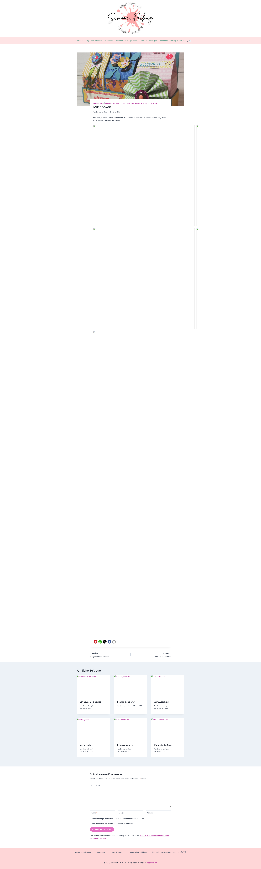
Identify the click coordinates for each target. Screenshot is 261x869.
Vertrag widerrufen (178, 41)
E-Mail (122, 813)
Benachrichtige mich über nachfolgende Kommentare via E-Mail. (118, 819)
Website (150, 813)
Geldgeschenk (98, 103)
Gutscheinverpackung (131, 103)
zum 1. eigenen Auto (162, 655)
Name (94, 813)
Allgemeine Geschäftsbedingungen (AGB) (169, 852)
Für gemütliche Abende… (100, 655)
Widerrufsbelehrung (83, 852)
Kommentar (96, 785)
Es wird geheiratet (126, 702)
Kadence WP (152, 863)
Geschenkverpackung (113, 103)
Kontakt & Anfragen (149, 41)
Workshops (108, 41)
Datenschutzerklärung (138, 852)
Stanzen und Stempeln (149, 103)
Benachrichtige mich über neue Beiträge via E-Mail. (113, 823)
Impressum (100, 852)
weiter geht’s (86, 745)
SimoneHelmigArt (101, 112)
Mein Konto (163, 41)
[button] (95, 642)
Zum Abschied (161, 702)
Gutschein (119, 41)
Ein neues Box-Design (90, 702)
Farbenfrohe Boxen (163, 745)
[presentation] (93, 686)
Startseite (79, 41)
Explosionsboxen (125, 745)
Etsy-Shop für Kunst (94, 41)
